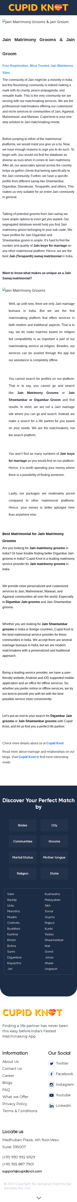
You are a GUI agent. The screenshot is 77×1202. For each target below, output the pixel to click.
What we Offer (15, 1097)
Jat (9, 969)
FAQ (6, 1090)
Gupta (49, 917)
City (54, 825)
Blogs (7, 1083)
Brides (22, 825)
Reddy (12, 900)
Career (8, 1076)
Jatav (49, 957)
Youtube (63, 1095)
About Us (10, 1061)
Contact (9, 1069)
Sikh (48, 905)
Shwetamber (54, 940)
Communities (22, 841)
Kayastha (14, 963)
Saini (10, 894)
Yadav (49, 934)
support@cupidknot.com (22, 1171)
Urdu (10, 905)
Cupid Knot (55, 743)
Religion (22, 873)
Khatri (11, 940)
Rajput (49, 923)
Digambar (14, 957)
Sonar (49, 911)
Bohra (11, 946)
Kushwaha (52, 894)
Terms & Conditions (19, 1111)
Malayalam (52, 900)
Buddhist (13, 928)
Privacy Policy (14, 1104)
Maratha (13, 911)
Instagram (64, 1084)
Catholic (13, 923)
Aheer (49, 963)
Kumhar (12, 934)
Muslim (12, 917)
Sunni (11, 951)
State (54, 873)
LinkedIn (63, 1106)
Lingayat (51, 969)
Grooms (54, 841)
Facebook (64, 1074)
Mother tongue (54, 857)
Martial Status (22, 857)
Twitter (62, 1063)
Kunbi (49, 928)
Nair (47, 946)
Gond (49, 951)
